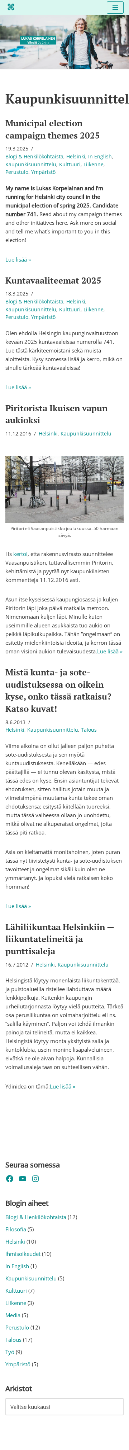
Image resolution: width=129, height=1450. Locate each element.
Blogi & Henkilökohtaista (34, 156)
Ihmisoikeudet (22, 1253)
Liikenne (93, 164)
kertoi (20, 553)
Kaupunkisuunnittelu (30, 164)
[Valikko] (115, 7)
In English (100, 156)
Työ (9, 1351)
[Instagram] (35, 1178)
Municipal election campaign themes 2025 (52, 129)
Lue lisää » (18, 259)
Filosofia (15, 1229)
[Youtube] (22, 1178)
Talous (89, 730)
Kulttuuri (70, 164)
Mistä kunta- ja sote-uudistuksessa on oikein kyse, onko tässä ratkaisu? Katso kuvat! (58, 690)
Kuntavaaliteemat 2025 (53, 280)
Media (12, 1315)
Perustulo (16, 172)
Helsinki (75, 156)
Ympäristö (43, 172)
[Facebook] (9, 1178)
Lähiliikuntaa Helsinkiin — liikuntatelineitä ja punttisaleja (59, 939)
